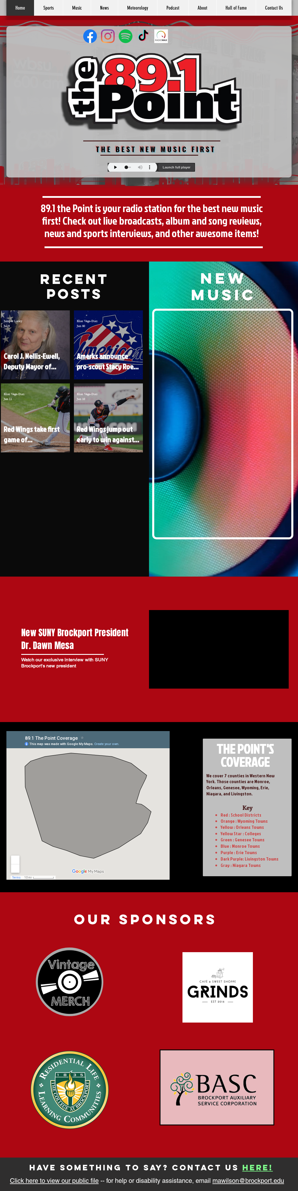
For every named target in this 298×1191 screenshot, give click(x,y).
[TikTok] (143, 36)
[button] (202, 8)
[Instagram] (108, 36)
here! (257, 1167)
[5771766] (90, 36)
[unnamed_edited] (161, 36)
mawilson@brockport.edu (248, 1180)
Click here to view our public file (54, 1180)
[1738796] (125, 36)
